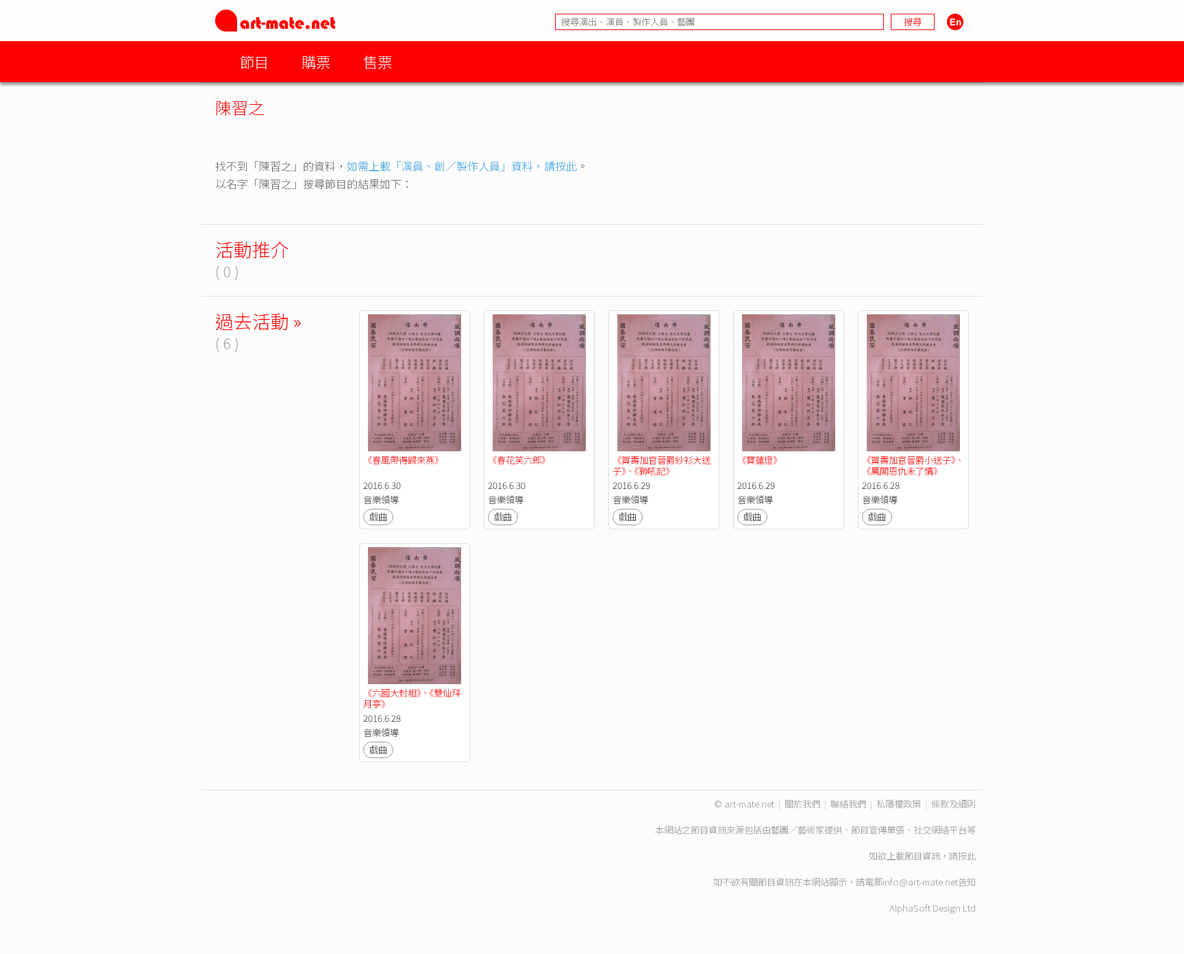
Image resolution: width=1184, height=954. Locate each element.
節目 (254, 61)
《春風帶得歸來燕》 (403, 459)
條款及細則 (953, 803)
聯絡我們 (848, 803)
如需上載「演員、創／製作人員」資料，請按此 (462, 166)
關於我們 (802, 803)
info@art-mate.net (920, 881)
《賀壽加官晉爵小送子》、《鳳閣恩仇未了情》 (913, 465)
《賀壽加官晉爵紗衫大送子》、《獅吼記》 (662, 465)
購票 (315, 61)
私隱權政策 (898, 803)
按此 (967, 855)
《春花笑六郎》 (519, 459)
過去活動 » (258, 320)
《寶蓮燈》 (759, 459)
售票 (377, 61)
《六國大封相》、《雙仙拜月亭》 (411, 698)
